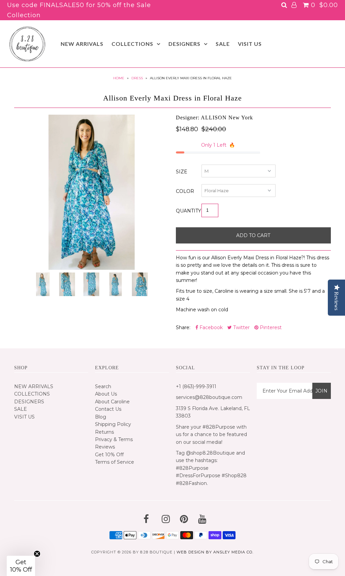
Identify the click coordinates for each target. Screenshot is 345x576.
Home (118, 78)
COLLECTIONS (132, 43)
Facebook (210, 327)
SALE (223, 43)
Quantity (188, 211)
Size (181, 172)
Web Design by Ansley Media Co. (215, 552)
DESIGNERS (184, 43)
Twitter (241, 327)
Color (185, 191)
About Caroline (112, 402)
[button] (21, 566)
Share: (183, 327)
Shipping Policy (113, 424)
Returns (104, 432)
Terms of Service (114, 462)
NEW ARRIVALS (82, 43)
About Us (106, 394)
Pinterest (270, 327)
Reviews (105, 447)
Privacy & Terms (114, 439)
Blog (100, 417)
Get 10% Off (109, 455)
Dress (137, 78)
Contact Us (108, 409)
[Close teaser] (37, 553)
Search (103, 386)
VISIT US (250, 43)
